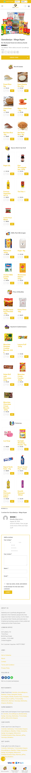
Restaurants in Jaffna (7, 699)
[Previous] (3, 23)
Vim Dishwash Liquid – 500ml (6, 494)
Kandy (20, 694)
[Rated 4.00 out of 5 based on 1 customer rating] (15, 45)
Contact (3, 661)
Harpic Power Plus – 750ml (22, 468)
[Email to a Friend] (11, 52)
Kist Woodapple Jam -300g (22, 167)
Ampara (3, 703)
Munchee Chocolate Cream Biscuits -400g (7, 406)
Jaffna (3, 718)
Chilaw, (18, 731)
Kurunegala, (9, 733)
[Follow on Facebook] (2, 677)
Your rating (7, 540)
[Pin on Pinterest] (14, 52)
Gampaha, (24, 731)
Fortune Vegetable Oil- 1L (7, 193)
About (3, 658)
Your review (8, 554)
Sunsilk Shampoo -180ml (21, 493)
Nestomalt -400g (7, 251)
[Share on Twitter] (8, 52)
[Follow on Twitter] (8, 677)
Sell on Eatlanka (6, 655)
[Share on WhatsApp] (2, 52)
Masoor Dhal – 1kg (22, 109)
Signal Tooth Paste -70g (8, 468)
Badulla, (13, 731)
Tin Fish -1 (21, 191)
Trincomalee (19, 699)
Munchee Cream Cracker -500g (21, 377)
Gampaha (14, 694)
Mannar (11, 701)
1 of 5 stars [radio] (6, 542)
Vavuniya (17, 701)
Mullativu (10, 703)
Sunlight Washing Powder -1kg (22, 443)
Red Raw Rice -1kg (8, 133)
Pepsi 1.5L (6, 165)
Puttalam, (26, 696)
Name (6, 568)
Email (6, 576)
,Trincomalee (18, 729)
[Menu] (2, 6)
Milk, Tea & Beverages (25, 771)
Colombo (14, 692)
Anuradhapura (22, 692)
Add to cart (12, 90)
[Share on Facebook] (5, 52)
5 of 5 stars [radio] (7, 550)
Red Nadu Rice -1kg (21, 133)
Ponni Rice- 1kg (7, 85)
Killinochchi (4, 701)
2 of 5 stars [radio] (15, 542)
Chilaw (9, 694)
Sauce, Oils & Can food (15, 771)
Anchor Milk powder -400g (8, 276)
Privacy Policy (5, 668)
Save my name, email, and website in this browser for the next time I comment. (15, 586)
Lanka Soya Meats (7, 218)
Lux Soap (6, 441)
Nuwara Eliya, (11, 735)
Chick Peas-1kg (7, 109)
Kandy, (3, 733)
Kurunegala (5, 696)
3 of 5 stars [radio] (7, 545)
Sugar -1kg (21, 250)
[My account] (25, 6)
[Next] (27, 23)
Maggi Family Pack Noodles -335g (8, 311)
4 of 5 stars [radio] (7, 548)
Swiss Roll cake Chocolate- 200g (7, 377)
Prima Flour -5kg (22, 310)
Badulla (3, 694)
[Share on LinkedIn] (17, 52)
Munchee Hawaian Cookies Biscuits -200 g (8, 348)
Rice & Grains (5, 771)
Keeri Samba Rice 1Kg (22, 85)
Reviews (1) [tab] (4, 508)
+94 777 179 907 (10, 1)
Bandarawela (23, 714)
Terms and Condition (7, 665)
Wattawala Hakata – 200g (22, 276)
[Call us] (11, 677)
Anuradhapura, (6, 731)
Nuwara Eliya (18, 696)
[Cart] (29, 6)
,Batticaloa (10, 729)
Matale (11, 696)
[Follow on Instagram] (5, 677)
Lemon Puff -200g (22, 345)
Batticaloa (24, 701)
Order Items (14, 57)
